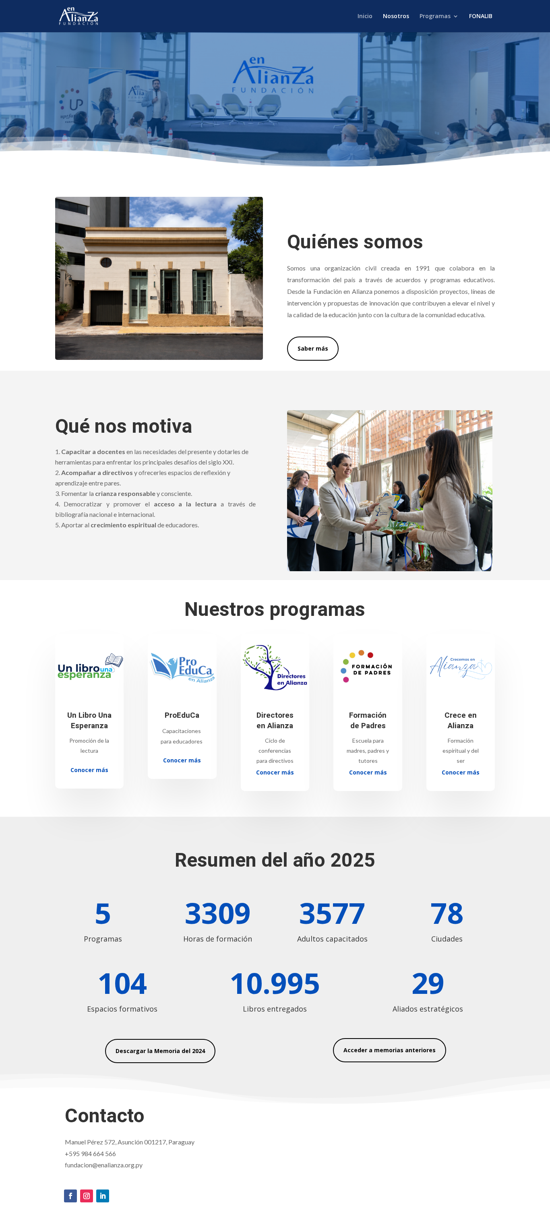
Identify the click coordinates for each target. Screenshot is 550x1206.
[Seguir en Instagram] (86, 1195)
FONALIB (480, 16)
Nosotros (396, 16)
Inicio (365, 16)
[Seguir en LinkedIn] (102, 1195)
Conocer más (89, 770)
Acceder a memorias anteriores (389, 1050)
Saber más (313, 348)
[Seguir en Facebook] (70, 1195)
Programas (435, 16)
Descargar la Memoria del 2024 (160, 1051)
